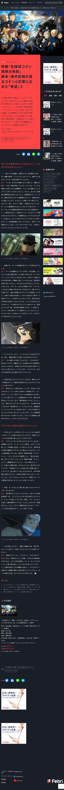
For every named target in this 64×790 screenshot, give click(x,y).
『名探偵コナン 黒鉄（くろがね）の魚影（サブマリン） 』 (16, 138)
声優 (59, 173)
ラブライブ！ (48, 191)
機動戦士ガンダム (57, 185)
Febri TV (32, 3)
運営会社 (3, 782)
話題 (46, 188)
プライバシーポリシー (7, 776)
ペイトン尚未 (53, 188)
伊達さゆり (47, 185)
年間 (60, 96)
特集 (7, 8)
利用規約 (3, 779)
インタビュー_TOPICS (8, 140)
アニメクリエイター (49, 179)
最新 (45, 96)
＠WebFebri (19, 776)
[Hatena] (38, 154)
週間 (50, 96)
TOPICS (24, 3)
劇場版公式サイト (7, 646)
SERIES (40, 3)
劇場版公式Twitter (7, 648)
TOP (2, 8)
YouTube (19, 780)
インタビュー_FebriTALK (50, 176)
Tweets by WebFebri (49, 296)
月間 (55, 96)
